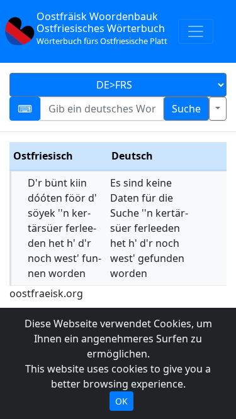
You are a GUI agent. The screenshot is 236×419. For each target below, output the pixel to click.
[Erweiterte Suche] (218, 109)
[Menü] (195, 31)
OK (121, 401)
